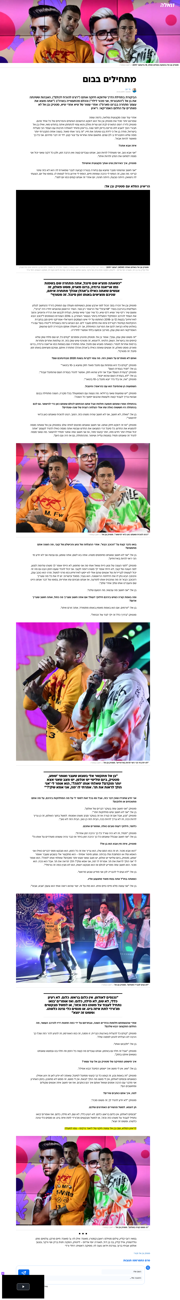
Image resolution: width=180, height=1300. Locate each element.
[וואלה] (167, 5)
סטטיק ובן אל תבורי (142, 1253)
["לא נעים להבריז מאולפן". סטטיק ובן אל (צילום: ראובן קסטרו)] (83, 941)
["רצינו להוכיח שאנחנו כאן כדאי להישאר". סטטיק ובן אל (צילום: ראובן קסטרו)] (83, 490)
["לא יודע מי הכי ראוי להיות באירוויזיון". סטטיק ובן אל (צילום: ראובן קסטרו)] (83, 693)
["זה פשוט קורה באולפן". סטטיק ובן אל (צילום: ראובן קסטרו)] (83, 1183)
